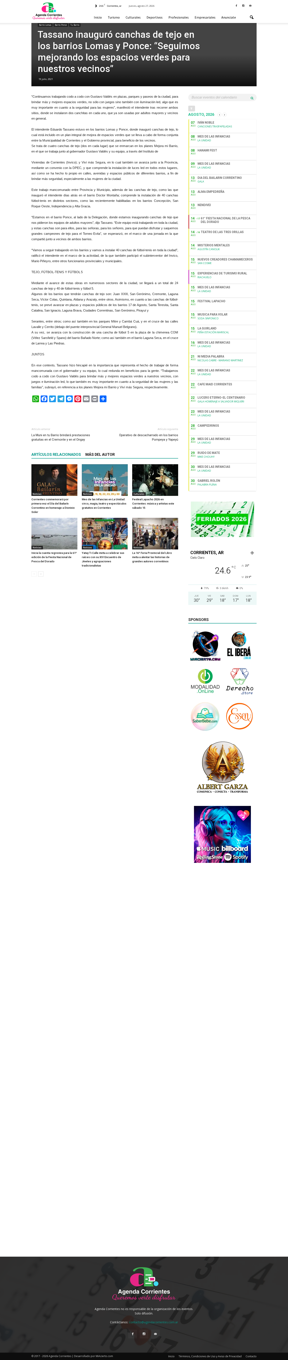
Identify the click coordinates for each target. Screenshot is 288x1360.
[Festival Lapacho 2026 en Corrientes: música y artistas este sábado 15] (155, 480)
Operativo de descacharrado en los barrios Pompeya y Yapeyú (148, 437)
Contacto (251, 1356)
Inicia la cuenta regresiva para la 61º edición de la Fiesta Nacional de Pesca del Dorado (54, 557)
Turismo (114, 17)
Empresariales (205, 17)
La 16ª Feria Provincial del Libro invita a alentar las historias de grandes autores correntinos (152, 557)
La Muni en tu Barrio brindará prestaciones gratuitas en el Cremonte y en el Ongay (60, 437)
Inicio (98, 17)
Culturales (133, 17)
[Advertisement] (104, 413)
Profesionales (178, 17)
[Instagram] (243, 5)
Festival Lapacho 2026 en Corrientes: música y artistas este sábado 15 (153, 503)
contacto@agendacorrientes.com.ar (153, 1322)
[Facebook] (236, 5)
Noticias (37, 493)
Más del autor (100, 454)
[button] (251, 17)
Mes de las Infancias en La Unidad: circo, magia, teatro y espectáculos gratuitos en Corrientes (104, 503)
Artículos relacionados (56, 454)
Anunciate (228, 17)
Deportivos (155, 17)
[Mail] (250, 5)
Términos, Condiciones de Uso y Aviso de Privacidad (210, 1356)
